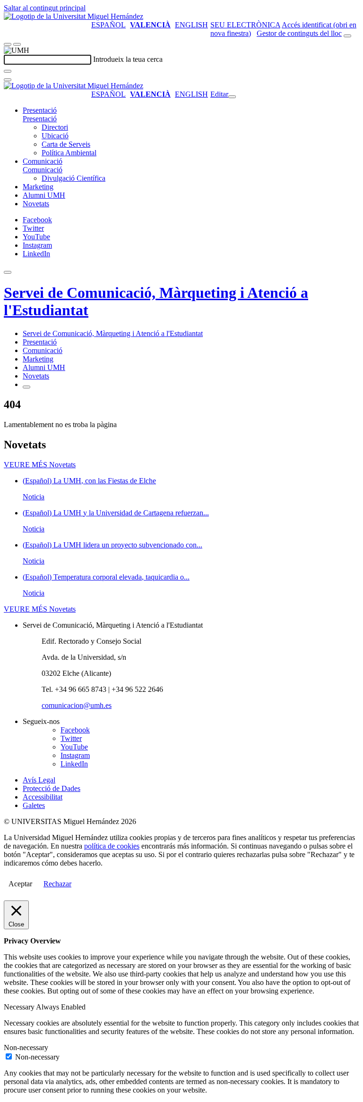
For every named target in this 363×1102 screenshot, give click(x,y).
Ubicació (55, 136)
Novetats (36, 204)
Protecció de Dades (51, 788)
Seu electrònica (245, 25)
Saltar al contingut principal (45, 8)
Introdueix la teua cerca (128, 59)
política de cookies (111, 846)
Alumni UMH (44, 195)
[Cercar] (7, 71)
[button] (40, 119)
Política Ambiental (69, 153)
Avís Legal (39, 780)
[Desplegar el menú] (17, 44)
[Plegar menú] (232, 96)
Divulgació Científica (73, 178)
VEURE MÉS (40, 465)
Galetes (34, 805)
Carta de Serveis (66, 144)
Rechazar (57, 884)
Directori (55, 127)
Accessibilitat (42, 797)
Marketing (38, 187)
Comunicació (42, 161)
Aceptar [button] (20, 884)
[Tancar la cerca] (7, 79)
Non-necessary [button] (26, 1047)
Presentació (40, 110)
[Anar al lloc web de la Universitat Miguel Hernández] (73, 16)
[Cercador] (347, 35)
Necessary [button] (20, 1007)
